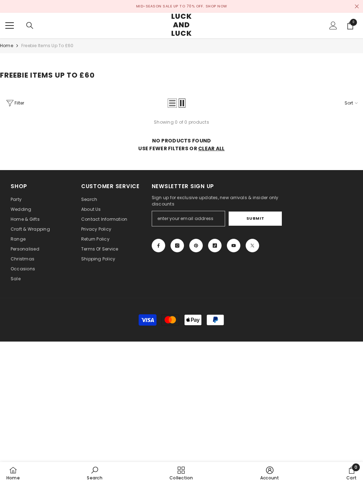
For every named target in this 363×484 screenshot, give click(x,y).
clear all (211, 148)
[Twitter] (252, 245)
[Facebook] (158, 245)
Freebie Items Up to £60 (47, 46)
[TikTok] (215, 245)
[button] (172, 103)
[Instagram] (177, 245)
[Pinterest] (196, 245)
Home (6, 46)
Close (356, 6)
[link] (94, 473)
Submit (255, 218)
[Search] (30, 25)
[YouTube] (233, 245)
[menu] (9, 25)
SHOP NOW (216, 6)
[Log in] (333, 25)
